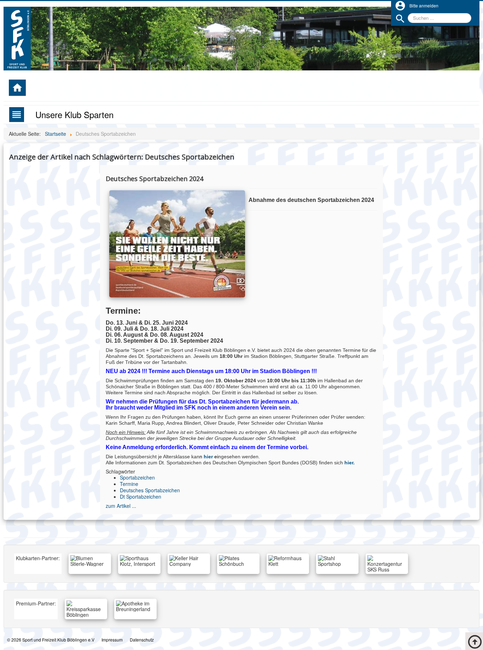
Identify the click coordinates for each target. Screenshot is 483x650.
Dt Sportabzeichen (140, 496)
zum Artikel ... (121, 505)
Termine (129, 483)
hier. (349, 462)
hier (208, 456)
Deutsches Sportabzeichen (150, 490)
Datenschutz (142, 640)
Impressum (112, 640)
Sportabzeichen (137, 477)
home (17, 87)
